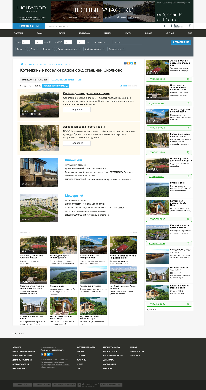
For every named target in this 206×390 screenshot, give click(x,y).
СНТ (78, 368)
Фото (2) (29, 219)
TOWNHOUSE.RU (42, 385)
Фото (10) (29, 184)
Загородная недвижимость (52, 350)
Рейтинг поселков (111, 347)
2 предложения (181, 42)
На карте (132, 86)
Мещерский (74, 196)
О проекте (17, 347)
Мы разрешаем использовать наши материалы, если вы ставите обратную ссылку (55, 364)
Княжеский (73, 160)
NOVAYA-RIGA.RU (22, 385)
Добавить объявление (22, 360)
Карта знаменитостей (113, 356)
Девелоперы (108, 360)
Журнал (133, 347)
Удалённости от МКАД (56, 85)
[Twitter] (131, 63)
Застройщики (109, 364)
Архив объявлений (21, 364)
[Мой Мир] (134, 63)
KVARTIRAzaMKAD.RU (111, 385)
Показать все (132, 232)
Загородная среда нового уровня (84, 126)
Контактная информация (24, 351)
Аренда (80, 364)
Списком (124, 86)
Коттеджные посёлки (86, 347)
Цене (38, 85)
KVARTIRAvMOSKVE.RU (64, 385)
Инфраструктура (137, 351)
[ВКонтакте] (125, 63)
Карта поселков (110, 351)
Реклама (23, 232)
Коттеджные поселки (60, 64)
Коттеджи (81, 356)
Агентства (107, 368)
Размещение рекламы (22, 356)
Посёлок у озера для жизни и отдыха (86, 93)
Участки (80, 351)
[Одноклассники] (128, 63)
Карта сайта (135, 356)
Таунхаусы (84, 33)
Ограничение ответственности (54, 359)
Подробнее (77, 109)
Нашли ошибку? (20, 368)
